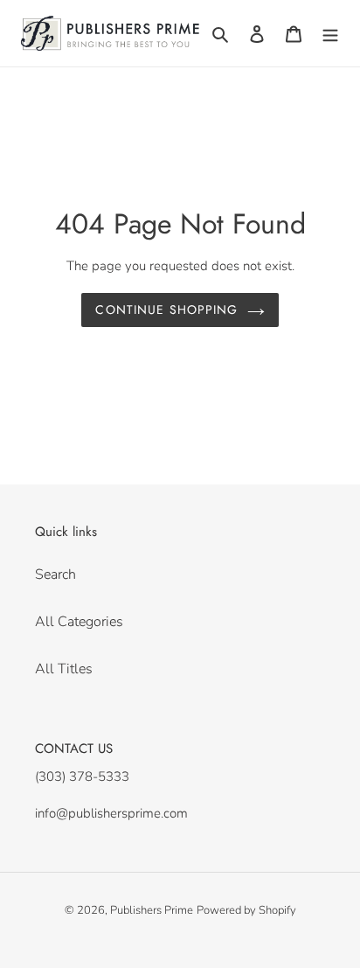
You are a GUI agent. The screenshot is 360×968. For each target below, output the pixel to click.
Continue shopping (166, 309)
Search (55, 574)
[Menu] (330, 33)
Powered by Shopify (246, 910)
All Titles (64, 669)
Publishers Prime (151, 910)
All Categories (79, 621)
